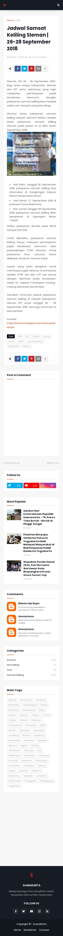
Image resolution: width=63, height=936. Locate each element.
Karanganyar (15, 725)
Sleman (26, 346)
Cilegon (35, 715)
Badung (12, 699)
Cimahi (47, 715)
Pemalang (44, 755)
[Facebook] (18, 69)
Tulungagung (46, 780)
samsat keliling (35, 341)
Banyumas (14, 710)
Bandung (41, 699)
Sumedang (14, 775)
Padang (35, 745)
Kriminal (31, 660)
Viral (31, 670)
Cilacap (24, 715)
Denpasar (36, 720)
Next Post (52, 463)
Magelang (39, 735)
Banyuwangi (29, 710)
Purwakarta (14, 765)
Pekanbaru (29, 755)
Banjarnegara (30, 705)
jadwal (36, 336)
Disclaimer (30, 930)
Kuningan (24, 730)
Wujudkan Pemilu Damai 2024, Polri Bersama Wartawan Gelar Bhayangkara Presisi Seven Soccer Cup (39, 568)
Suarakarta (40, 924)
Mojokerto (42, 740)
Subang (23, 770)
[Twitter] (25, 69)
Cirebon (12, 720)
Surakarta (41, 775)
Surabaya (28, 775)
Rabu (21, 341)
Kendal (12, 730)
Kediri (42, 725)
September (14, 346)
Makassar (29, 740)
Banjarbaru (14, 705)
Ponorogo (13, 760)
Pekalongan (14, 755)
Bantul (44, 705)
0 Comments (39, 57)
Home (10, 20)
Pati (39, 750)
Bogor (42, 710)
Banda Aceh (26, 699)
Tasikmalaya (15, 780)
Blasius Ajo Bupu (28, 603)
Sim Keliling (31, 664)
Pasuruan (29, 750)
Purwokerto (29, 765)
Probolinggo (41, 760)
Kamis (11, 341)
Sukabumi (36, 770)
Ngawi (24, 745)
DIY (27, 336)
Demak (23, 720)
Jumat (47, 336)
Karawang (31, 725)
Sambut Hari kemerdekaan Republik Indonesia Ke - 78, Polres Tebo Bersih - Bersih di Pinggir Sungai (39, 517)
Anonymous (26, 616)
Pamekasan (14, 750)
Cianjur (12, 715)
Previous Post (12, 463)
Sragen (12, 770)
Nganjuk (13, 745)
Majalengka (14, 740)
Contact (44, 930)
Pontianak (27, 760)
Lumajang (13, 735)
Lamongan (39, 730)
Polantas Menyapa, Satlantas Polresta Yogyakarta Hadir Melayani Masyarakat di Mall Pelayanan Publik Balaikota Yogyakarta (38, 543)
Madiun (26, 735)
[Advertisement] (31, 829)
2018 (18, 20)
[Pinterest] (31, 69)
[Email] (38, 69)
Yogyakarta (14, 786)
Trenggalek (30, 780)
